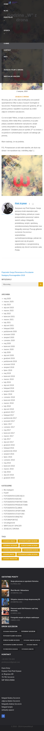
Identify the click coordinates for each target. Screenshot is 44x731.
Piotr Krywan (21, 203)
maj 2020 (7, 343)
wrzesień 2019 (9, 364)
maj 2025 (7, 299)
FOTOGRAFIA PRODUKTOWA (16, 505)
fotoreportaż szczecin (31, 550)
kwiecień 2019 (9, 376)
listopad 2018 (9, 388)
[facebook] (29, 204)
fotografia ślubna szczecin (27, 554)
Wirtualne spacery (12, 76)
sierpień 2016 (9, 454)
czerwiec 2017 (9, 427)
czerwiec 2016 (9, 460)
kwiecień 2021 (9, 316)
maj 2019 (7, 373)
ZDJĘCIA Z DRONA (22, 97)
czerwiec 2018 (9, 397)
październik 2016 (10, 451)
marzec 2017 (9, 436)
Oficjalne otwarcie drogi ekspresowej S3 (25, 599)
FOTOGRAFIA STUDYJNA (14, 514)
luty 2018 (7, 406)
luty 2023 (7, 304)
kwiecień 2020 (9, 346)
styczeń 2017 (9, 442)
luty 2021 (7, 322)
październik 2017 (10, 418)
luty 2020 (7, 352)
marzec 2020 (9, 349)
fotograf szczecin (10, 545)
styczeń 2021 (9, 325)
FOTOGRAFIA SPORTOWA (14, 511)
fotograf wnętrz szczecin (11, 550)
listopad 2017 (9, 415)
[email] (33, 204)
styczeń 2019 (9, 385)
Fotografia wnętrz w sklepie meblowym (25, 617)
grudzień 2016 (9, 445)
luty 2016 (7, 472)
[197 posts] (7, 208)
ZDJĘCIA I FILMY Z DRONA (13, 70)
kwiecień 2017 (9, 433)
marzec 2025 (9, 301)
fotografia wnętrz (9, 541)
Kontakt (7, 50)
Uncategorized (9, 523)
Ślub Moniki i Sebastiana (20, 590)
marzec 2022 (9, 310)
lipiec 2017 (8, 424)
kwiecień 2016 (9, 466)
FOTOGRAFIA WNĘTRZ (13, 517)
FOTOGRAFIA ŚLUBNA (13, 508)
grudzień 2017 (9, 412)
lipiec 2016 (8, 457)
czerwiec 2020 (9, 340)
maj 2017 (7, 430)
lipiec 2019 (8, 370)
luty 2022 (7, 313)
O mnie (6, 43)
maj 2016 (7, 463)
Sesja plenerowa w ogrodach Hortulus (24, 581)
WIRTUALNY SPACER (13, 526)
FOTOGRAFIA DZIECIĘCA (14, 496)
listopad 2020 (9, 328)
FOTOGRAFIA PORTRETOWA (15, 502)
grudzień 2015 (9, 478)
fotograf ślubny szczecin (28, 541)
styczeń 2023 (9, 307)
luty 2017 (7, 439)
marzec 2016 (9, 469)
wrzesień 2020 (9, 334)
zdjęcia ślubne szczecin (29, 545)
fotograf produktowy (10, 558)
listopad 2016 (9, 448)
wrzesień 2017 (9, 421)
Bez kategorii (9, 490)
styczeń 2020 (9, 355)
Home (6, 4)
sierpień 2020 (9, 337)
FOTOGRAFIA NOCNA (12, 499)
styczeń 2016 (9, 475)
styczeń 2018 (9, 409)
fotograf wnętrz (8, 554)
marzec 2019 (9, 379)
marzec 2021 (9, 319)
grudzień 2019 (9, 358)
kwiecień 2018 (9, 400)
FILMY (6, 493)
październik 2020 (10, 331)
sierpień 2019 (9, 367)
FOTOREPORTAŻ (11, 520)
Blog (6, 11)
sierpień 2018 (9, 391)
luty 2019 (7, 382)
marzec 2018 (9, 403)
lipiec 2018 (8, 394)
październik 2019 (10, 361)
